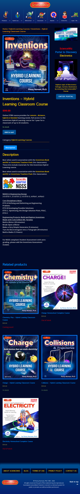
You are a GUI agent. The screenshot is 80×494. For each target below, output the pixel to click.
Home (5, 29)
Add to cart (9, 132)
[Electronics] (66, 70)
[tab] (10, 147)
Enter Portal (66, 96)
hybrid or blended (10, 118)
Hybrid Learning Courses (19, 29)
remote (33, 115)
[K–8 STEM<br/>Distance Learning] (40, 5)
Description (10, 147)
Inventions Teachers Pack (21, 162)
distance (41, 115)
